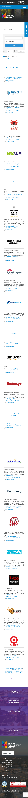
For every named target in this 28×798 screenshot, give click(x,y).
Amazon (6, 366)
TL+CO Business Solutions (10, 588)
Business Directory (9, 668)
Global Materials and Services (11, 250)
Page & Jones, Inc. (8, 101)
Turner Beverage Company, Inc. (12, 619)
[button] (4, 56)
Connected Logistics (9, 469)
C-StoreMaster (8, 311)
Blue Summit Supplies (9, 560)
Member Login (7, 753)
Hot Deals (15, 669)
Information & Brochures (12, 672)
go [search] (14, 45)
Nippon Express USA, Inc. (10, 162)
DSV (5, 189)
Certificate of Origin (7, 770)
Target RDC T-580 (8, 649)
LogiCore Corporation (9, 280)
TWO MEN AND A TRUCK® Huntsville (13, 219)
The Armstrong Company (10, 499)
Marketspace (16, 671)
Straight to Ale (7, 530)
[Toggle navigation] (24, 7)
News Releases (18, 668)
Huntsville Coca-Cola (9, 133)
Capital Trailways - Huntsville (11, 392)
